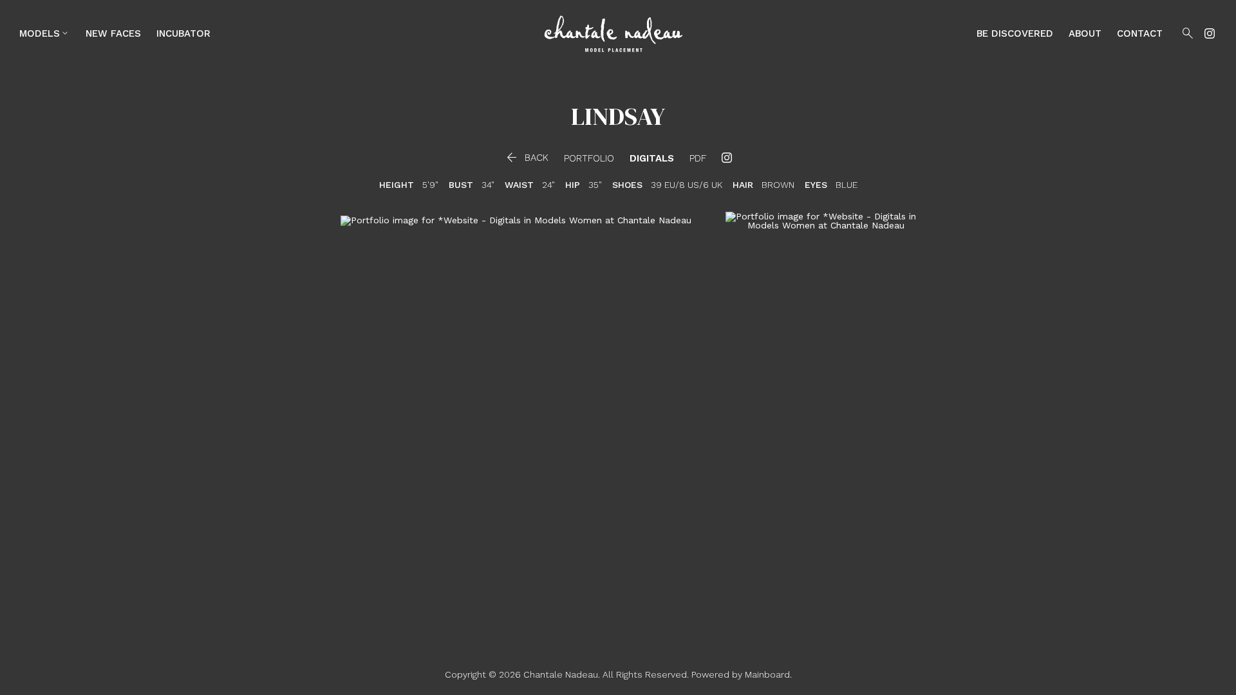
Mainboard (767, 674)
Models (44, 33)
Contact (1140, 33)
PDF (697, 158)
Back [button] (526, 158)
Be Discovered (1015, 33)
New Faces (113, 33)
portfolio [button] (589, 158)
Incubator (183, 33)
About (1085, 33)
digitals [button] (652, 158)
